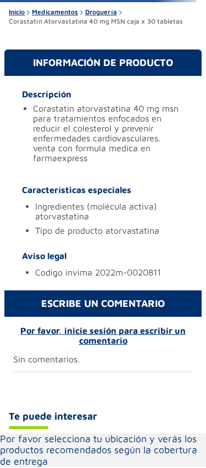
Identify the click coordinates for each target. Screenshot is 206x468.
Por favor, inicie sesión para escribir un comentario (103, 335)
